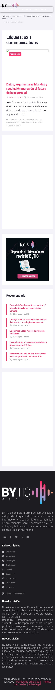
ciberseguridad (11, 122)
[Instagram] (22, 537)
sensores (17, 125)
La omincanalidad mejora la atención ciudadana (27, 332)
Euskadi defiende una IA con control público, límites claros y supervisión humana (28, 308)
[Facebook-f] (10, 537)
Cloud (19, 122)
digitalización (27, 122)
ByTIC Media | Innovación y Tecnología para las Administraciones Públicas (27, 17)
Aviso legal (34, 684)
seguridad (9, 125)
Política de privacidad (28, 681)
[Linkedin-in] (4, 537)
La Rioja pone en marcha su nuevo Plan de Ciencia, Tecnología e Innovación (28, 320)
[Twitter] (16, 537)
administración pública (17, 120)
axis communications (34, 120)
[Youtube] (28, 537)
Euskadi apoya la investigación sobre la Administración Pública (28, 343)
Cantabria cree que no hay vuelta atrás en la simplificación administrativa (28, 355)
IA (33, 122)
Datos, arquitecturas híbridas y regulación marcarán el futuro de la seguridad (26, 88)
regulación (38, 122)
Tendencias (15, 54)
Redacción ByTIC (15, 97)
